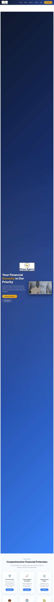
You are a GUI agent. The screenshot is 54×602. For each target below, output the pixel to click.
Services (31, 2)
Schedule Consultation (9, 296)
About (25, 2)
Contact (36, 2)
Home (21, 2)
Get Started (48, 2)
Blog (41, 2)
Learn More (7, 300)
